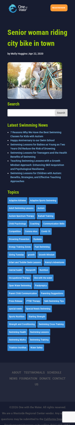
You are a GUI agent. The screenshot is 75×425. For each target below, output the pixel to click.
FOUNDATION (28, 378)
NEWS (13, 378)
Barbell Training (45, 216)
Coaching (34, 223)
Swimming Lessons (39, 332)
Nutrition (44, 270)
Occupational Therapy (19, 278)
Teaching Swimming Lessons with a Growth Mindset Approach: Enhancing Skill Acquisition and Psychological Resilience (37, 164)
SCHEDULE (54, 372)
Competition (15, 231)
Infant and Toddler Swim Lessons (25, 262)
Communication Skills (53, 223)
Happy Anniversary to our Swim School (32, 140)
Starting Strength (37, 316)
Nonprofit (30, 270)
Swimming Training (39, 340)
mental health (15, 270)
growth (31, 254)
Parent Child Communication (23, 293)
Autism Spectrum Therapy (21, 216)
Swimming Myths (17, 340)
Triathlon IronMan (17, 347)
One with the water (43, 278)
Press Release (15, 301)
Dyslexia (37, 239)
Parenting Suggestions (52, 293)
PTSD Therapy (33, 301)
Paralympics (41, 285)
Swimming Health (17, 332)
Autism (41, 208)
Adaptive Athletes (17, 200)
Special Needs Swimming (38, 308)
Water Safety (36, 347)
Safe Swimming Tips (54, 301)
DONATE (45, 378)
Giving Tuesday (16, 254)
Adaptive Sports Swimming (43, 200)
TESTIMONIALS (34, 372)
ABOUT (16, 372)
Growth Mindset (46, 254)
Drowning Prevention (19, 239)
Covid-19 (45, 231)
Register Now (58, 8)
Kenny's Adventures (54, 262)
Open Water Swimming (20, 285)
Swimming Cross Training (51, 324)
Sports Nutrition (17, 316)
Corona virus (31, 231)
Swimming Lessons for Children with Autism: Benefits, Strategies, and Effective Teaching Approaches (36, 177)
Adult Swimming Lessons (21, 208)
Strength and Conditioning (22, 324)
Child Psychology (17, 223)
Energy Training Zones (20, 247)
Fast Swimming (42, 247)
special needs (15, 308)
